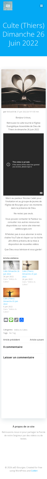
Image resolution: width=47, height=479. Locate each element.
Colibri (34, 470)
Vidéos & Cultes (20, 330)
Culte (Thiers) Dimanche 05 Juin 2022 (10, 301)
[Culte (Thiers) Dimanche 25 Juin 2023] (30, 265)
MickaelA (10, 111)
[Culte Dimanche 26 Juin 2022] (11, 265)
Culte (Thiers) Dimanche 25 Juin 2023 (29, 274)
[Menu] (41, 6)
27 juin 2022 (22, 111)
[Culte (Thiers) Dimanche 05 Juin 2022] (11, 292)
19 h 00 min (34, 111)
